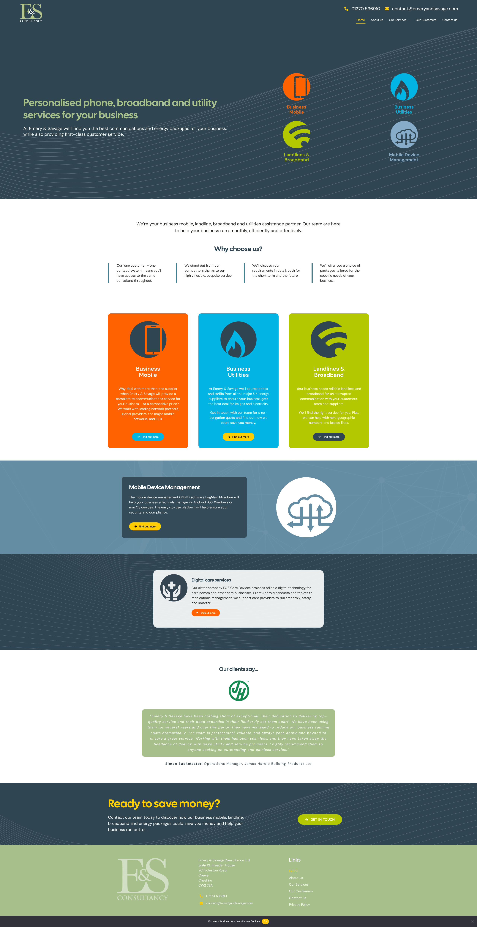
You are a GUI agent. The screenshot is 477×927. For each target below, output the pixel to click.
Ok (265, 921)
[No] (472, 921)
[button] (208, 771)
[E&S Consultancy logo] (31, 2)
